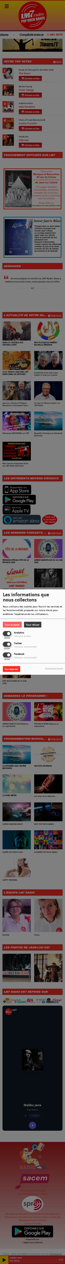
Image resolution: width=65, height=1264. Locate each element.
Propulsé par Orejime (54, 668)
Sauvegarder (11, 669)
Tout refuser (33, 624)
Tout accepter (12, 624)
